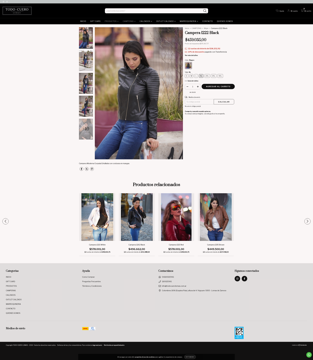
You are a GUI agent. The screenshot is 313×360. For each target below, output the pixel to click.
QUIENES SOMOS (225, 21)
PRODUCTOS (111, 21)
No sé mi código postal (193, 106)
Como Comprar (88, 277)
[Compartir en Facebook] (82, 170)
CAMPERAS (128, 21)
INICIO (83, 21)
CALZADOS (145, 21)
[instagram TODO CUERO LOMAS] (3, 2)
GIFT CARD (95, 21)
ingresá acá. (97, 345)
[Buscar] (205, 11)
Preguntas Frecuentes (91, 281)
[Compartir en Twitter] (87, 170)
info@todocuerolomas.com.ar (174, 286)
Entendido (190, 357)
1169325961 (167, 281)
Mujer (206, 28)
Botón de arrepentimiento (114, 345)
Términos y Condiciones (92, 286)
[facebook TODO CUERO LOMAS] (7, 2)
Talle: (188, 72)
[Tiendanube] (299, 345)
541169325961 (168, 277)
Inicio (187, 28)
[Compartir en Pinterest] (92, 170)
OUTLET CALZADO (165, 21)
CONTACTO (207, 21)
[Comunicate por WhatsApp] (309, 355)
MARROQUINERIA (188, 21)
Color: (189, 60)
